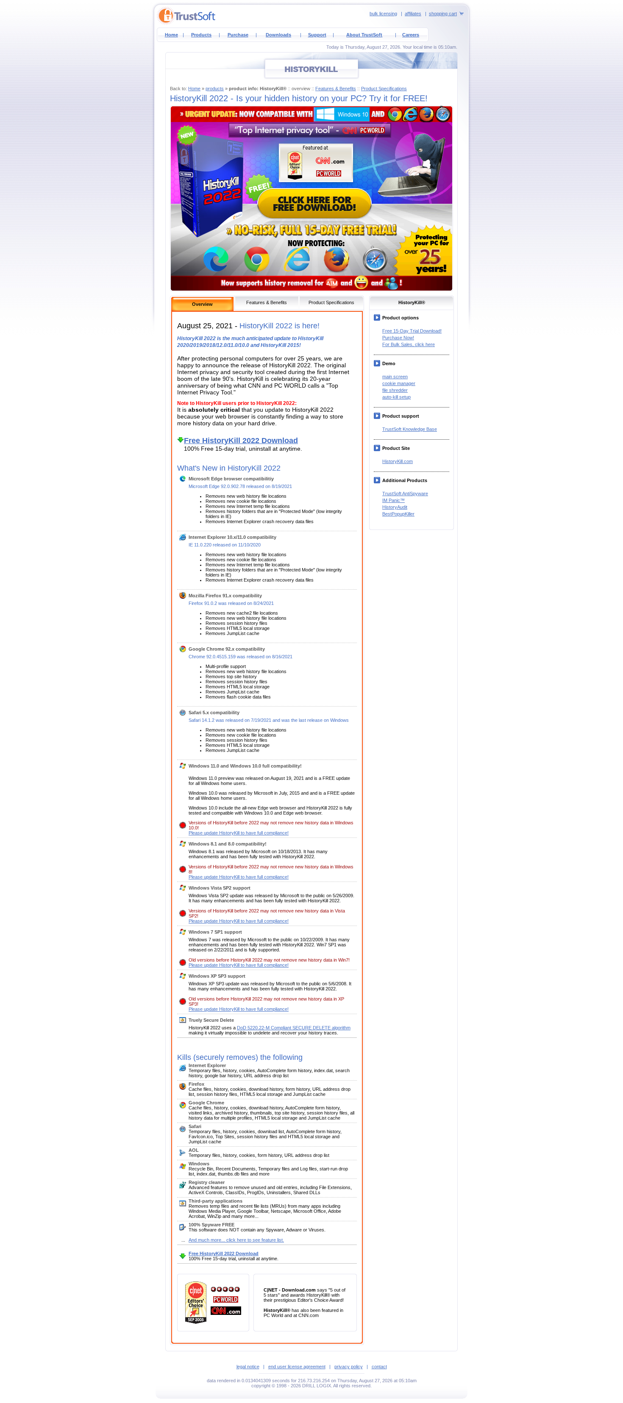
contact (379, 1366)
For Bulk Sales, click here (408, 344)
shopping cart (443, 13)
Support (317, 34)
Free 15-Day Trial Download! (412, 330)
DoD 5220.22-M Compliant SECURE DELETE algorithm (293, 1027)
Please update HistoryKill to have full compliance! (239, 832)
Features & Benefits (335, 88)
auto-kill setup (396, 396)
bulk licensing (383, 13)
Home (171, 34)
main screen (395, 376)
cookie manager (398, 383)
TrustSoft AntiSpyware (405, 493)
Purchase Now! (398, 337)
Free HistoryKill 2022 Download (224, 1253)
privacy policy (348, 1366)
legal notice (247, 1366)
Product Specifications (384, 88)
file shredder (395, 390)
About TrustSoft (364, 34)
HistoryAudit (394, 507)
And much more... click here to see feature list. (236, 1239)
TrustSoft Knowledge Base (409, 429)
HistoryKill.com (397, 461)
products (215, 88)
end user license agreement (296, 1366)
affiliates (413, 13)
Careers (410, 34)
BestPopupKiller (398, 513)
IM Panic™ (393, 500)
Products (201, 34)
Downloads (278, 34)
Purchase (238, 34)
